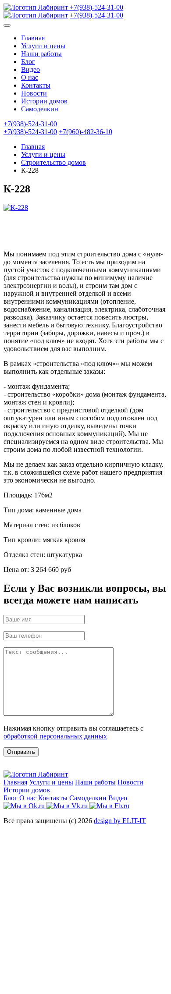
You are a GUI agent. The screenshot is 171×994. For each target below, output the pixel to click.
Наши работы (41, 53)
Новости (34, 93)
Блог (28, 61)
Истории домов (44, 101)
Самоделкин (39, 109)
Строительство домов (53, 162)
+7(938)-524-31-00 (96, 7)
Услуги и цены (43, 46)
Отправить (21, 752)
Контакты (35, 85)
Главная (33, 38)
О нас (29, 77)
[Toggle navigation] (7, 25)
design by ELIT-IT (120, 820)
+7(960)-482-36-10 (85, 131)
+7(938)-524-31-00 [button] (30, 124)
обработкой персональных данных (55, 736)
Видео (30, 69)
